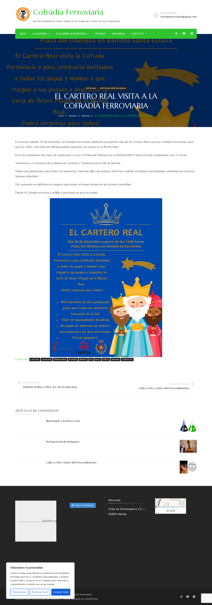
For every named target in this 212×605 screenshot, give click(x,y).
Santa (106, 359)
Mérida (83, 359)
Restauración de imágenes (62, 441)
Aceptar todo (61, 592)
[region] (40, 581)
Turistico (127, 359)
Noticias (100, 33)
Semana (115, 359)
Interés (73, 359)
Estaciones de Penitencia (71, 33)
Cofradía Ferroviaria (68, 12)
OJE (91, 359)
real (97, 359)
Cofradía (46, 359)
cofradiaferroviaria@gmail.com (178, 16)
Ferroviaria (60, 359)
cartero (34, 359)
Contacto (138, 33)
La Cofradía (40, 33)
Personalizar (20, 592)
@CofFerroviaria (49, 521)
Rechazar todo (40, 592)
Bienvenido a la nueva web (63, 421)
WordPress (91, 599)
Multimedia (118, 33)
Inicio (23, 33)
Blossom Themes (60, 599)
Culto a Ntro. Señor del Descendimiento (71, 462)
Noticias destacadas (113, 88)
